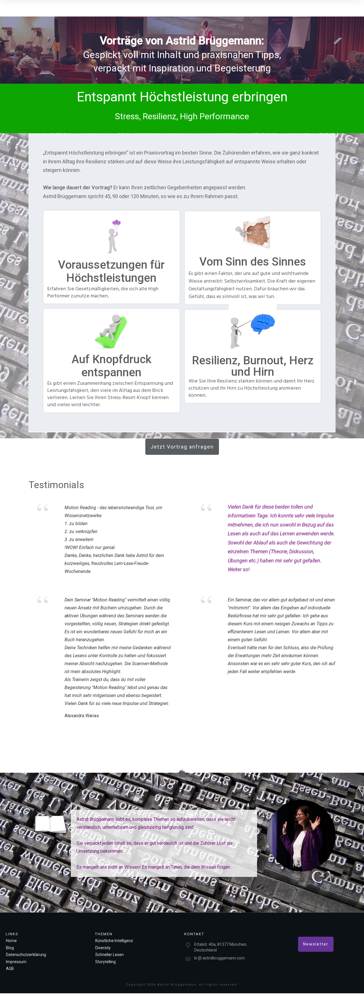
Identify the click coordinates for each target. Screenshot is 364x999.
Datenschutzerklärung (26, 954)
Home (11, 940)
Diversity (103, 947)
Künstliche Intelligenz (114, 940)
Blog (10, 947)
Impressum (16, 961)
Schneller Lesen (109, 954)
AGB (10, 968)
